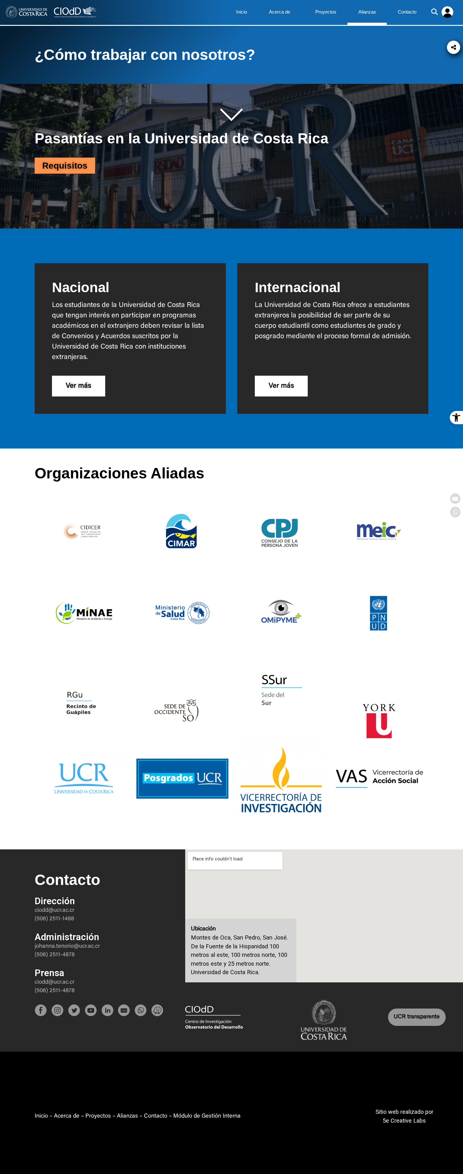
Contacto (407, 11)
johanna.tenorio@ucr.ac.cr (67, 946)
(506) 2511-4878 (55, 955)
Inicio (241, 11)
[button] (456, 417)
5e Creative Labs (404, 1120)
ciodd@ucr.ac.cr (54, 910)
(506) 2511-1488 (54, 919)
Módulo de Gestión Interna (207, 1116)
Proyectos (325, 11)
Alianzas (367, 11)
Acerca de (279, 11)
